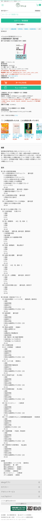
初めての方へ (21, 24)
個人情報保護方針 (11, 515)
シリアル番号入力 (21, 503)
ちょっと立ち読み (21, 88)
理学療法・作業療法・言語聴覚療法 (27, 29)
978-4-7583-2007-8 (13, 76)
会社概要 (3, 515)
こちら (16, 115)
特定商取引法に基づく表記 (7, 517)
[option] (6, 131)
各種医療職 (13, 29)
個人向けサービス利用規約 (24, 515)
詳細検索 (37, 11)
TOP (2, 29)
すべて (7, 29)
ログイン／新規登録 (21, 20)
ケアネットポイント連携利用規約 (24, 517)
